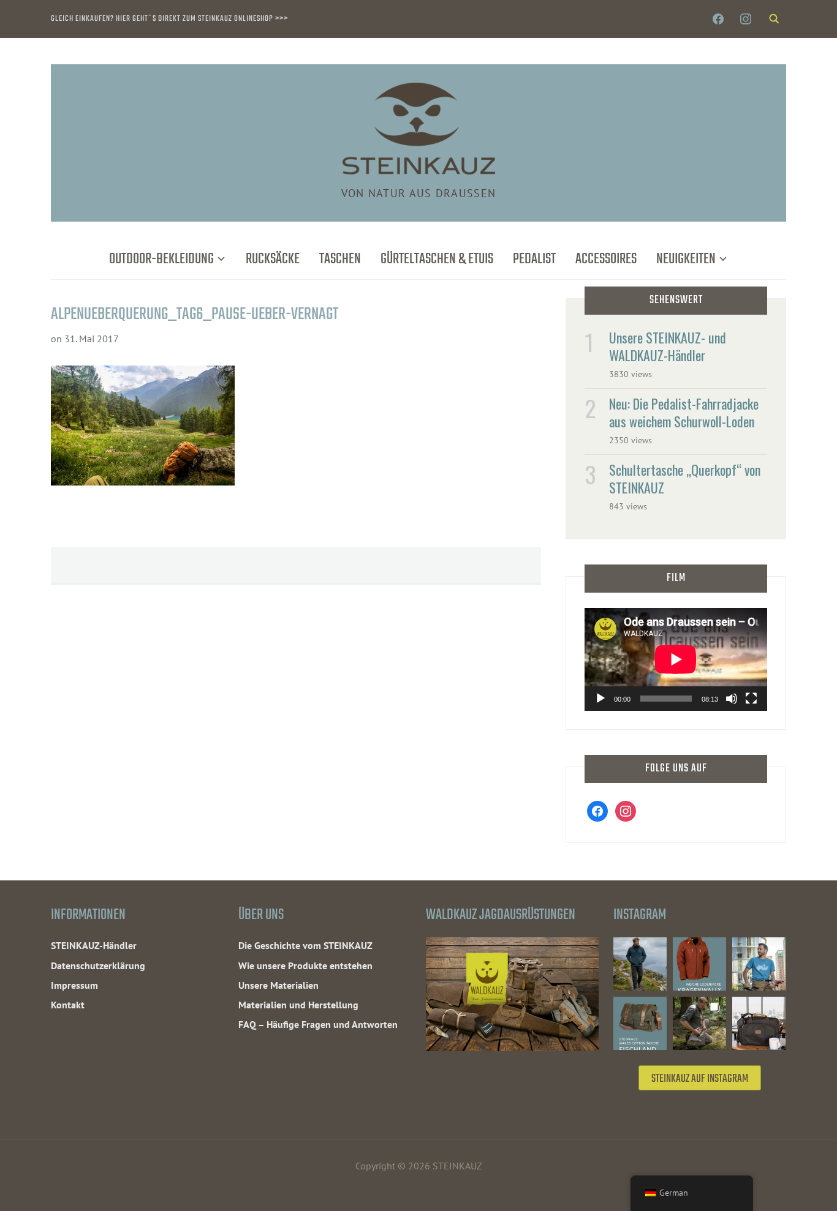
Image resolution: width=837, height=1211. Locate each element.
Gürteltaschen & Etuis (437, 259)
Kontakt (68, 1005)
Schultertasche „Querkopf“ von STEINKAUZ (684, 478)
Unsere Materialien (278, 985)
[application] (676, 659)
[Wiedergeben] (600, 698)
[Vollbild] (751, 698)
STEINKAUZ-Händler (94, 945)
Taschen (340, 259)
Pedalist (534, 259)
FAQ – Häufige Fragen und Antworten (318, 1024)
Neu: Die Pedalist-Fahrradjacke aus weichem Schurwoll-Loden (684, 412)
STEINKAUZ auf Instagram (699, 1079)
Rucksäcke (273, 259)
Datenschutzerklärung (98, 965)
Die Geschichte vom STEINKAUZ (305, 945)
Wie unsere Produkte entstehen (305, 965)
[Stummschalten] (731, 698)
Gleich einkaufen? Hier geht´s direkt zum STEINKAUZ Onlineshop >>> (169, 18)
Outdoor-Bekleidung (161, 259)
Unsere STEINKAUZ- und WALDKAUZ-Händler (667, 346)
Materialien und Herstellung (298, 1005)
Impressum (74, 985)
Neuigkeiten (686, 259)
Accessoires (606, 259)
